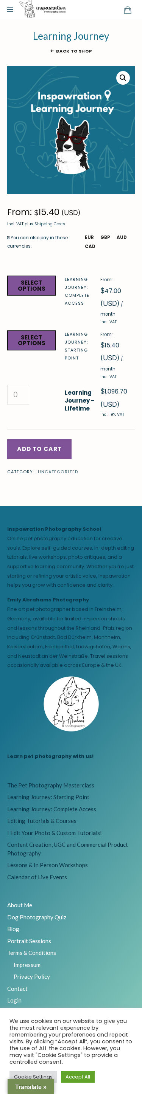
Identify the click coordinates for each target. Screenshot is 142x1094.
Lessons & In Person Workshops (47, 865)
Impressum (27, 964)
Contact (17, 988)
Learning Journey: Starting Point (76, 346)
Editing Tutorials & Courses (41, 820)
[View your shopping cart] (127, 10)
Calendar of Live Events (37, 877)
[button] (123, 78)
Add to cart (39, 449)
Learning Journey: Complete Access (77, 291)
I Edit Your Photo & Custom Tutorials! (54, 832)
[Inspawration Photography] (43, 9)
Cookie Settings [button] (33, 1076)
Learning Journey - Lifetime (79, 400)
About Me (19, 905)
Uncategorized (58, 472)
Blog (13, 928)
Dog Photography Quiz (36, 917)
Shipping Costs (49, 224)
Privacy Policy (32, 976)
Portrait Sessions (29, 940)
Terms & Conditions (31, 952)
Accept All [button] (78, 1076)
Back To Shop (74, 51)
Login (14, 1000)
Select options (31, 286)
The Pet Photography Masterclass (50, 785)
